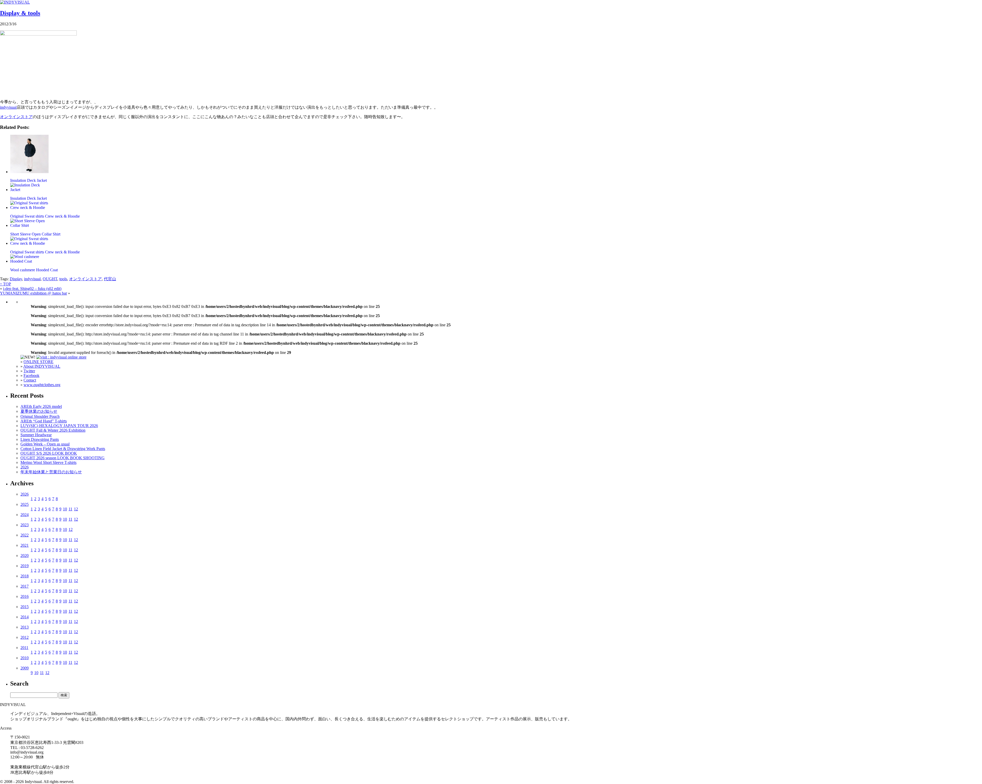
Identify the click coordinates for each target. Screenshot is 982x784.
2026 (24, 467)
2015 (24, 606)
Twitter (29, 371)
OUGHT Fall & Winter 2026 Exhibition (52, 430)
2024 (24, 514)
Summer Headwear (36, 435)
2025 (24, 504)
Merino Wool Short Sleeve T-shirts (48, 462)
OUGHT (50, 279)
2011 (24, 647)
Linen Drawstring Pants (39, 439)
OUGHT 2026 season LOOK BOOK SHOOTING (62, 458)
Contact (30, 380)
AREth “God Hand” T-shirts (43, 421)
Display (16, 279)
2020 (24, 555)
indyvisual (8, 107)
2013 (24, 627)
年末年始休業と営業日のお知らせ (51, 472)
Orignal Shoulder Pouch (40, 416)
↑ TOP (5, 284)
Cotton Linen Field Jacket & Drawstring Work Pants (62, 448)
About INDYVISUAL (41, 366)
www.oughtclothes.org (42, 385)
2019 (24, 566)
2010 (24, 658)
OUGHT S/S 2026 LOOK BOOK (48, 453)
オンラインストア (16, 117)
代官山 (110, 279)
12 (76, 509)
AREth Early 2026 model (41, 406)
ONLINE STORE (38, 362)
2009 (24, 668)
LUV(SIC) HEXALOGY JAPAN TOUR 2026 (59, 425)
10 (65, 509)
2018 (24, 576)
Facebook (31, 375)
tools (63, 279)
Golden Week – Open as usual (45, 444)
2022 (24, 535)
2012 (24, 637)
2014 (24, 617)
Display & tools (20, 13)
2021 (24, 545)
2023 (24, 525)
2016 (24, 596)
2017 (24, 586)
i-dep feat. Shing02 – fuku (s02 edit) (32, 288)
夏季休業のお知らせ (38, 411)
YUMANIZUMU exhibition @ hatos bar (33, 293)
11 (70, 509)
